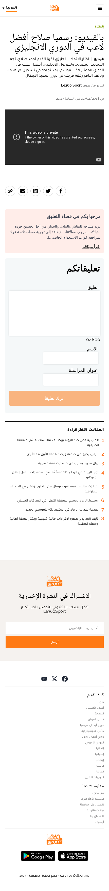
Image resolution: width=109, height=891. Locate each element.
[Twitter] (54, 678)
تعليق (92, 287)
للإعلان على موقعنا (92, 804)
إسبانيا (99, 754)
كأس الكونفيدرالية (92, 731)
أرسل (54, 642)
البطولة (99, 713)
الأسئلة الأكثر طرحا (92, 798)
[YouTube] (44, 678)
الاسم (92, 348)
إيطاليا (100, 760)
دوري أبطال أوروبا (92, 736)
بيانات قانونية (95, 810)
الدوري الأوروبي (94, 742)
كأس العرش (96, 719)
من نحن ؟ (98, 793)
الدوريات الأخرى (94, 777)
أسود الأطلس (95, 707)
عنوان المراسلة (83, 370)
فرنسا (100, 765)
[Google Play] (38, 855)
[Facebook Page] (65, 678)
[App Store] (73, 855)
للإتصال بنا (97, 816)
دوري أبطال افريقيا (92, 725)
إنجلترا (99, 26)
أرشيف (99, 822)
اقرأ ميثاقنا (91, 246)
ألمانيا (100, 771)
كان (101, 702)
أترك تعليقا (55, 398)
